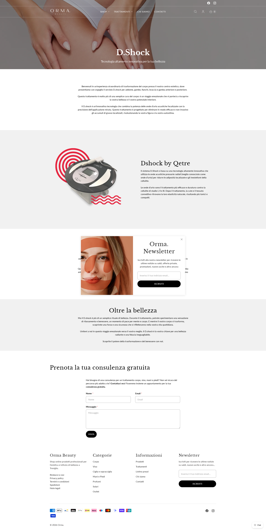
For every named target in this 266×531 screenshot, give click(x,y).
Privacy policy (56, 478)
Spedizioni (55, 484)
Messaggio (92, 406)
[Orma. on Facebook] (209, 3)
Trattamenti (122, 11)
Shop (103, 11)
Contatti (160, 11)
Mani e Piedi (99, 476)
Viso (95, 466)
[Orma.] (60, 11)
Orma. (61, 525)
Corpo (96, 461)
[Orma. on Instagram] (215, 3)
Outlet (96, 491)
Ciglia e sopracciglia (102, 471)
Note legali (55, 488)
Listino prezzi (142, 471)
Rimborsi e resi (57, 474)
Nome (89, 393)
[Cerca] (195, 11)
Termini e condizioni (59, 481)
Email (138, 393)
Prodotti (140, 461)
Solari (95, 486)
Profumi (97, 481)
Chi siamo (143, 11)
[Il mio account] (203, 11)
